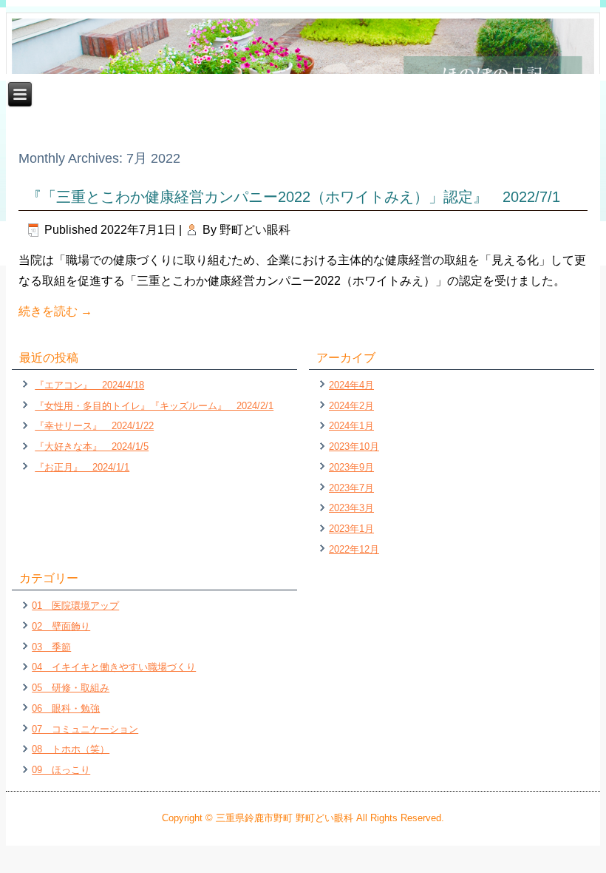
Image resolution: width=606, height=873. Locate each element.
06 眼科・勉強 (66, 708)
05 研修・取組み (70, 687)
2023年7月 (351, 487)
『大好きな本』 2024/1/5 (92, 446)
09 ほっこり (61, 769)
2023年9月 (351, 467)
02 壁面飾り (61, 626)
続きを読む (55, 311)
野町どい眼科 (254, 229)
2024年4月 (351, 385)
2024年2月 (351, 405)
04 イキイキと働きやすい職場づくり (114, 667)
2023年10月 (354, 446)
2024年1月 (351, 425)
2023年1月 (351, 528)
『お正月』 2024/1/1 (82, 467)
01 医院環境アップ (75, 605)
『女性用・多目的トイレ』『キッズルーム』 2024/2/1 (154, 405)
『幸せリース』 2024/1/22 (94, 425)
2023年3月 (351, 507)
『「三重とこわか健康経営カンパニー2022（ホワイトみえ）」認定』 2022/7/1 (293, 197)
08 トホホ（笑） (70, 749)
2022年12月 (354, 549)
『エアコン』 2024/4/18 (89, 385)
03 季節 (51, 647)
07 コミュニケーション (85, 729)
